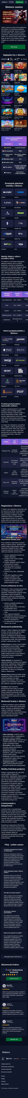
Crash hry (18, 59)
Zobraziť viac (14, 1039)
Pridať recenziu (14, 978)
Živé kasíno (11, 59)
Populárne (4, 59)
